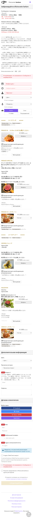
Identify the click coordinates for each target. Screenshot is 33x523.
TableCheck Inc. (19, 511)
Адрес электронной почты (11, 442)
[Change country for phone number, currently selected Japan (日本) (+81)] (3, 438)
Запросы (4, 388)
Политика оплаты (16, 503)
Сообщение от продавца (8, 11)
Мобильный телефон (10, 435)
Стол (24, 110)
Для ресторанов (16, 494)
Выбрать (23, 136)
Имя (5, 424)
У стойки (11, 113)
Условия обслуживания (16, 497)
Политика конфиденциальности (16, 500)
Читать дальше (16, 154)
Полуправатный (24, 113)
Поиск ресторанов (16, 506)
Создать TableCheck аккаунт (11, 455)
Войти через (5, 405)
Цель (2, 357)
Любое (11, 110)
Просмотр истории (7, 365)
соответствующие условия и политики (16, 479)
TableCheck (17, 418)
